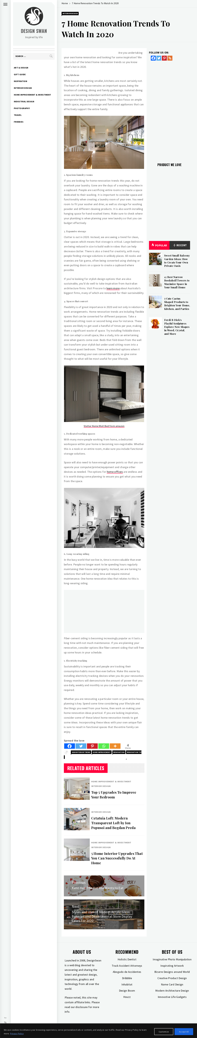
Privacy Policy (17, 1033)
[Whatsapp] (103, 746)
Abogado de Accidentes (127, 972)
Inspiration (20, 81)
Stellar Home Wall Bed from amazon (104, 426)
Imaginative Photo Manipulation (172, 959)
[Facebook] (69, 746)
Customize (164, 1031)
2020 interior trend (81, 752)
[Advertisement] (104, 611)
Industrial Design (24, 101)
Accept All (184, 1031)
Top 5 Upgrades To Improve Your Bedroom (113, 794)
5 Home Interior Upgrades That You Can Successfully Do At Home (117, 858)
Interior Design (23, 88)
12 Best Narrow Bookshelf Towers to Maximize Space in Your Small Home (177, 282)
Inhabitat (126, 984)
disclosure (81, 1007)
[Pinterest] (92, 746)
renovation (119, 752)
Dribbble (127, 978)
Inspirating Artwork (172, 965)
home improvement (102, 752)
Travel (18, 115)
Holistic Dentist (127, 959)
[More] (115, 746)
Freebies (18, 121)
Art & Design (21, 67)
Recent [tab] (181, 245)
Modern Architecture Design (172, 990)
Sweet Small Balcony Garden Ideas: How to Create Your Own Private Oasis (177, 260)
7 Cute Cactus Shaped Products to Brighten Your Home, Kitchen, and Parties (177, 303)
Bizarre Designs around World (172, 972)
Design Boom (127, 990)
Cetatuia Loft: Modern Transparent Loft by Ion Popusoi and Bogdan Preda (113, 823)
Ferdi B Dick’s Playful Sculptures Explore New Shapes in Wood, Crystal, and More (176, 326)
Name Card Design (172, 984)
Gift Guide (20, 74)
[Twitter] (81, 746)
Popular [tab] (161, 245)
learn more (113, 288)
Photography (22, 108)
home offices (115, 471)
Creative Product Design (172, 978)
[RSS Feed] (169, 58)
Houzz (127, 997)
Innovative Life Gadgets (172, 997)
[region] (98, 1030)
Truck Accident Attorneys (127, 965)
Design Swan (34, 30)
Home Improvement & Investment (32, 94)
